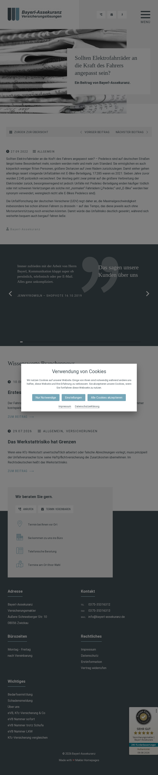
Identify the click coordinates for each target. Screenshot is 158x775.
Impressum (65, 406)
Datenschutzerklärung (87, 406)
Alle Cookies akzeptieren (106, 397)
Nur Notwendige (46, 397)
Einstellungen (73, 397)
